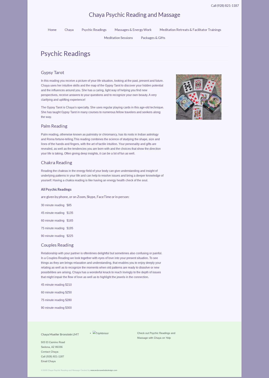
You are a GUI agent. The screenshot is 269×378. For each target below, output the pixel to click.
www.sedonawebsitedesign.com (103, 370)
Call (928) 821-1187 (225, 5)
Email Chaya (48, 361)
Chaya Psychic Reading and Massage (134, 14)
